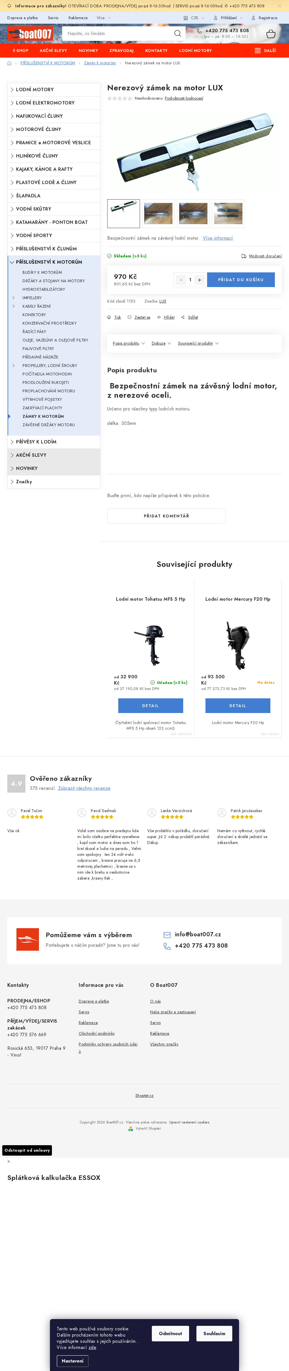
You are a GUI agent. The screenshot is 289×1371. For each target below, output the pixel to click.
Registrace (268, 18)
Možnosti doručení (265, 256)
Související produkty (195, 343)
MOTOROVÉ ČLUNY (38, 129)
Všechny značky (164, 1044)
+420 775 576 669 (26, 1034)
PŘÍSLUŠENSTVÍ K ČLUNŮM (46, 249)
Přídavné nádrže (40, 357)
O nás (155, 1001)
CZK (195, 18)
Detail (150, 705)
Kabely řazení (37, 306)
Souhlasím (214, 1333)
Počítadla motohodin (47, 374)
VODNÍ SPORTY (34, 235)
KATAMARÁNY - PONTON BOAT (52, 222)
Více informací (218, 238)
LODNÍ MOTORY (35, 89)
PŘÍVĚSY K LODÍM (36, 442)
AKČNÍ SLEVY (31, 455)
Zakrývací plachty (42, 408)
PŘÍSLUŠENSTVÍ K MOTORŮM (49, 262)
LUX (163, 301)
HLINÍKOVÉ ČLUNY (37, 156)
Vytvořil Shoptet (148, 1128)
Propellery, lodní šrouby (50, 365)
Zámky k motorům (43, 416)
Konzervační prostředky (49, 323)
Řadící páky (34, 331)
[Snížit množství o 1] (181, 280)
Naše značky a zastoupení (173, 1012)
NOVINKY (27, 468)
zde (92, 1347)
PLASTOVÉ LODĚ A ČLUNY (46, 182)
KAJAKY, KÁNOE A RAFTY (44, 169)
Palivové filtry (38, 348)
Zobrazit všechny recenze (84, 788)
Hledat (178, 33)
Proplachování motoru (49, 391)
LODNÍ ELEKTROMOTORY (45, 103)
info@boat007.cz (198, 934)
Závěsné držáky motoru (49, 425)
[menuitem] (20, 50)
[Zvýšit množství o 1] (199, 280)
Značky (24, 481)
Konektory (34, 315)
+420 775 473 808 (226, 31)
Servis (53, 18)
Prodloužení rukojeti (46, 382)
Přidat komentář (166, 516)
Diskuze (159, 343)
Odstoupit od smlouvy (27, 1150)
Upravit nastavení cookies (189, 1122)
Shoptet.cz (144, 1095)
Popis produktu (126, 343)
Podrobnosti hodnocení (184, 98)
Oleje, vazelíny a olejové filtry (55, 340)
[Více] (265, 50)
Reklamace (78, 18)
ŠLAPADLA (28, 196)
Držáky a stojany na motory (54, 281)
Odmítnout (170, 1333)
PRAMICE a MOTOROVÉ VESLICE (53, 142)
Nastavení (73, 1361)
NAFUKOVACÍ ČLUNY (39, 116)
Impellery (32, 298)
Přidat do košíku (241, 280)
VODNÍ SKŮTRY (33, 209)
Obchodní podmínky (97, 1033)
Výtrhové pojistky (42, 399)
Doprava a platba (22, 18)
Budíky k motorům (42, 272)
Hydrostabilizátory (44, 289)
